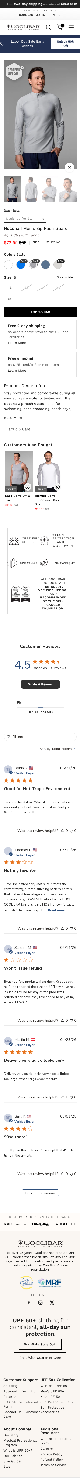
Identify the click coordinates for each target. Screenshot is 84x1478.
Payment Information (21, 1391)
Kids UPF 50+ (51, 1397)
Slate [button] (35, 261)
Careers (46, 1448)
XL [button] (58, 287)
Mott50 (40, 15)
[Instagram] (40, 1302)
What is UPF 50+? (18, 1450)
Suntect (55, 15)
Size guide (65, 277)
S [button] (11, 287)
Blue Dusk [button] (45, 264)
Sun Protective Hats (56, 1402)
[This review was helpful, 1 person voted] (62, 1097)
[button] (48, 500)
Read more (56, 910)
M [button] (26, 287)
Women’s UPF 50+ (54, 1386)
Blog (7, 1466)
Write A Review (40, 684)
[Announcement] (40, 4)
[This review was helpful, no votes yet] (62, 830)
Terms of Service (53, 1465)
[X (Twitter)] (52, 1302)
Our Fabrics (13, 1456)
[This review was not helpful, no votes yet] (71, 830)
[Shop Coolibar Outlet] (65, 1224)
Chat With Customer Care (40, 1357)
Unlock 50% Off (66, 43)
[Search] (48, 27)
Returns (10, 1397)
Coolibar (26, 15)
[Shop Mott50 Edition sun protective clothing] (15, 1224)
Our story (11, 1435)
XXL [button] (11, 299)
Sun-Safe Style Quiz (40, 1344)
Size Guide (12, 1461)
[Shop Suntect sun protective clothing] (40, 1224)
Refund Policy (51, 1459)
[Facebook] (29, 1302)
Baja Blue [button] (23, 261)
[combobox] (48, 27)
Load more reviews (40, 1193)
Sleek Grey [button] (60, 261)
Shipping (11, 1386)
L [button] (42, 287)
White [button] (8, 264)
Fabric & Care (18, 429)
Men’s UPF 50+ (52, 1391)
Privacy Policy (51, 1454)
